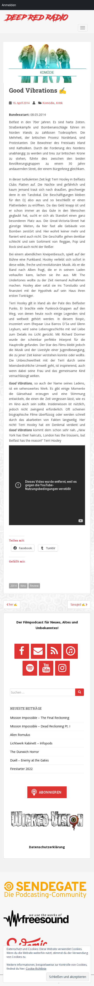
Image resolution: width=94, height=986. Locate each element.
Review (34, 586)
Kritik (59, 103)
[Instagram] (62, 668)
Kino (23, 586)
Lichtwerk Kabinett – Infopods (31, 743)
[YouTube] (46, 668)
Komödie (48, 103)
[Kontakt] (38, 651)
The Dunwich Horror (24, 752)
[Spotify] (30, 668)
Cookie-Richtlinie (36, 968)
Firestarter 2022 (21, 769)
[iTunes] (70, 651)
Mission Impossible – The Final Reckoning (39, 718)
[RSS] (54, 651)
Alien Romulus (20, 735)
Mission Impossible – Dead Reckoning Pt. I (40, 726)
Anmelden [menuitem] (9, 5)
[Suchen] (79, 692)
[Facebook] (21, 651)
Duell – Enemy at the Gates (29, 760)
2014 (13, 586)
